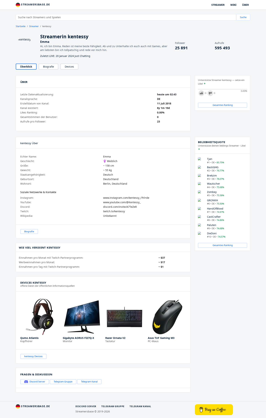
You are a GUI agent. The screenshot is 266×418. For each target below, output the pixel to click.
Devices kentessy (33, 282)
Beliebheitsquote (211, 142)
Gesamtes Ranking (223, 105)
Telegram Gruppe (63, 381)
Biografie (48, 66)
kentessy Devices (33, 356)
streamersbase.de (35, 4)
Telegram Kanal (89, 381)
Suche (243, 17)
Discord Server (37, 381)
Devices (69, 66)
